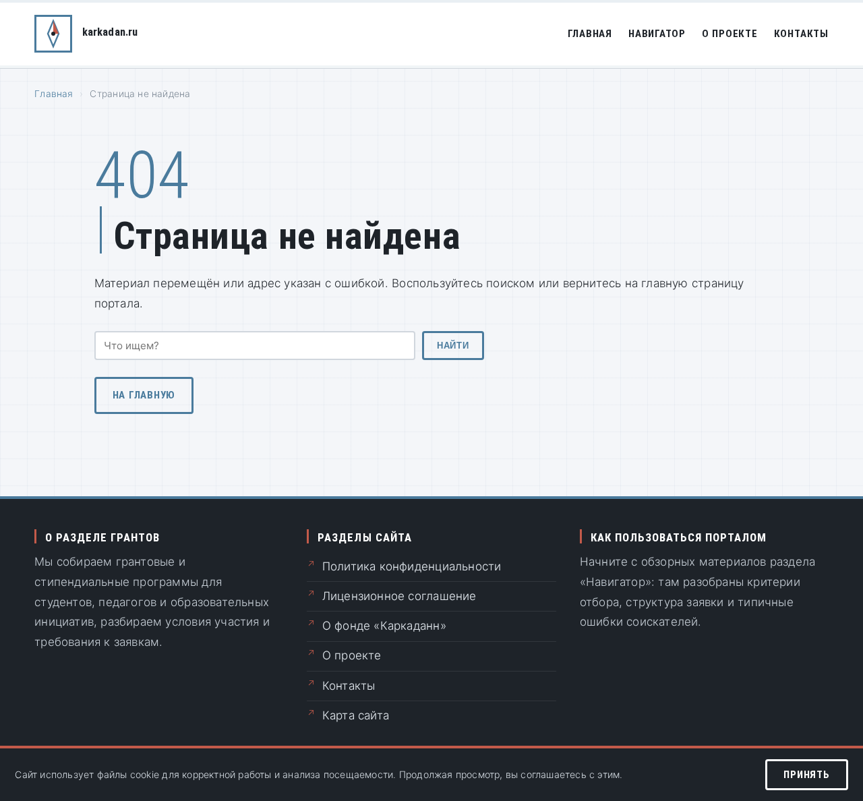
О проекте (730, 34)
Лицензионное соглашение (399, 596)
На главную (144, 395)
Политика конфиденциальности (412, 566)
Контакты (801, 34)
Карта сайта (355, 715)
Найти (453, 345)
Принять (806, 775)
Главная (590, 34)
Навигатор (657, 34)
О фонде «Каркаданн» (384, 625)
